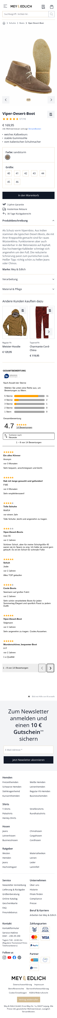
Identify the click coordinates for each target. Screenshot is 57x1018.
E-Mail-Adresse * (13, 749)
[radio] (8, 157)
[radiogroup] (28, 154)
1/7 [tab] (28, 99)
